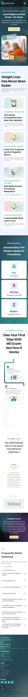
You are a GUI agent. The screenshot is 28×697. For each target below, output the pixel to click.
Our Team (3, 676)
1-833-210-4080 (5, 658)
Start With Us (14, 537)
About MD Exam (5, 637)
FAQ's (2, 642)
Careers (3, 669)
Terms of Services (5, 671)
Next (15, 496)
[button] (25, 3)
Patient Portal (4, 674)
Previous (11, 496)
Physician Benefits (6, 640)
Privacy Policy (4, 672)
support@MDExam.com (7, 660)
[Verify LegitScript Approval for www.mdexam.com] (3, 688)
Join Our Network (5, 644)
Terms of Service (5, 646)
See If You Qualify (14, 29)
